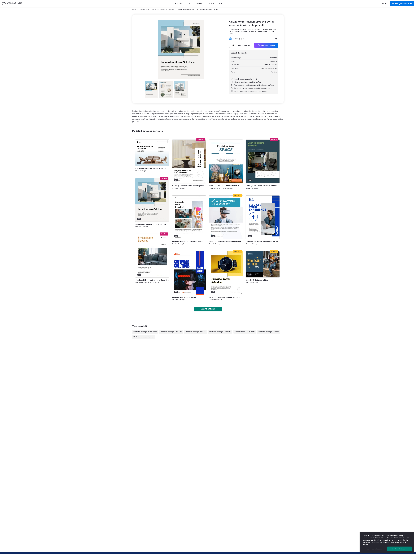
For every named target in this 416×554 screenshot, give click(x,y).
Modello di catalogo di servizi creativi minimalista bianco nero (189, 241)
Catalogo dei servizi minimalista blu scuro (263, 241)
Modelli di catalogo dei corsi (268, 332)
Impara (211, 3)
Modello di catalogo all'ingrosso (259, 280)
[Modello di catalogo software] (189, 273)
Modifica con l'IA (268, 45)
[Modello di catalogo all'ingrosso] (263, 264)
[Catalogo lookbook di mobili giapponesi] (152, 153)
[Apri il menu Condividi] (276, 38)
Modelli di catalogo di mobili (196, 332)
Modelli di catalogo (158, 9)
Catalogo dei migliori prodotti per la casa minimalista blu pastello (152, 224)
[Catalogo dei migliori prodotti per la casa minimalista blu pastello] (152, 200)
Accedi (384, 3)
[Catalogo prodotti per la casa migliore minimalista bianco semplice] (189, 161)
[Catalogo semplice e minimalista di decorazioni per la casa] (226, 161)
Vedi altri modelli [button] (208, 309)
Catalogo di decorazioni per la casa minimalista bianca (152, 280)
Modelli (199, 3)
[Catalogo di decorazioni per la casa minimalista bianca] (152, 255)
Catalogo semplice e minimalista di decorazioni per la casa (226, 186)
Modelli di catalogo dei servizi (220, 332)
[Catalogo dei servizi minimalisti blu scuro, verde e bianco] (263, 161)
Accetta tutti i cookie (399, 549)
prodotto (171, 9)
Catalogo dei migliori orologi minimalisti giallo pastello (226, 297)
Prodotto (179, 3)
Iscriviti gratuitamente (402, 3)
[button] (241, 45)
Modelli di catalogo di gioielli (143, 337)
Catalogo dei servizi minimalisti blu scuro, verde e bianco (263, 186)
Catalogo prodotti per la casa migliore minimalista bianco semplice (189, 186)
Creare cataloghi (144, 9)
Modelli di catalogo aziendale (171, 332)
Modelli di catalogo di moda (245, 332)
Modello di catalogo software (184, 297)
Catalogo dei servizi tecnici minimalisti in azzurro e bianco (226, 241)
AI (189, 3)
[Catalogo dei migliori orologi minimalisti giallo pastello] (226, 273)
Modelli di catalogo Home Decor (145, 332)
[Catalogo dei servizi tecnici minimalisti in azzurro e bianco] (226, 217)
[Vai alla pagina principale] (12, 3)
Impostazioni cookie (374, 549)
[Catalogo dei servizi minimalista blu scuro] (263, 217)
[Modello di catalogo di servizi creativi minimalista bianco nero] (189, 217)
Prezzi (222, 3)
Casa (134, 9)
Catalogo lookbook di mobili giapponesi (151, 168)
